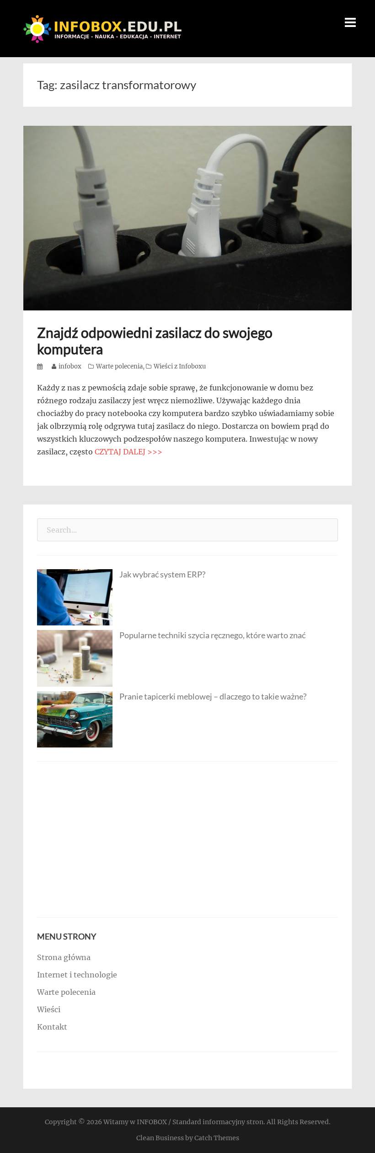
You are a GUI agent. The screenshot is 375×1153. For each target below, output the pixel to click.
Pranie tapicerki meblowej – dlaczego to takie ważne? (212, 696)
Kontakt (52, 1026)
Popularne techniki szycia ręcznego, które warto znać (212, 635)
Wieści (48, 1009)
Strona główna (64, 957)
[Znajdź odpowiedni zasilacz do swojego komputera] (187, 217)
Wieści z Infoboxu (180, 366)
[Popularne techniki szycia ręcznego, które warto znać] (74, 657)
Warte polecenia (119, 366)
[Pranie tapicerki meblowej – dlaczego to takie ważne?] (74, 718)
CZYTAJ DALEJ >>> (128, 451)
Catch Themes (216, 1138)
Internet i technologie (77, 974)
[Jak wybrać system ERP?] (74, 596)
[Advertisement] (187, 839)
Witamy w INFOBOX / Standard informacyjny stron (183, 1122)
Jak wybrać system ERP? (162, 574)
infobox (70, 366)
